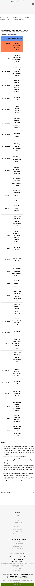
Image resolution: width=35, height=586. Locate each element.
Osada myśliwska (17, 529)
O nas (17, 517)
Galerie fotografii (18, 531)
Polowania (14, 17)
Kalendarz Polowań (17, 522)
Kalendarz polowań (24, 17)
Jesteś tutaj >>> (4, 17)
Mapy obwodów (17, 526)
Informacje (17, 520)
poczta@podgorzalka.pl (17, 548)
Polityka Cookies (17, 534)
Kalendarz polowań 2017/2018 (9, 492)
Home (17, 515)
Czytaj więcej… (17, 582)
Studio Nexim (17, 568)
